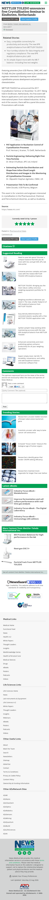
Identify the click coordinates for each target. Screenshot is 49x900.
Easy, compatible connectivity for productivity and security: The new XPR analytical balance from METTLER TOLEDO (24, 44)
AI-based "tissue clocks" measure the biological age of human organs (32, 445)
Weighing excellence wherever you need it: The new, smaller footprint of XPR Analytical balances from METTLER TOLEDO (32, 303)
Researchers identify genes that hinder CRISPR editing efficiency (30, 458)
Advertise (6, 764)
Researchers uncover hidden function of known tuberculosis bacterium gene (32, 419)
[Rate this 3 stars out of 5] (25, 224)
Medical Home (8, 625)
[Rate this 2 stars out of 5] (21, 224)
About (5, 745)
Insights (6, 648)
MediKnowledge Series (12, 652)
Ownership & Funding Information (16, 783)
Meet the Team (9, 749)
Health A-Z (7, 637)
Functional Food (9, 629)
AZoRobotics (8, 811)
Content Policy (8, 779)
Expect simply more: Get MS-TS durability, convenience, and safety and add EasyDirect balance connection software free (31, 359)
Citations (8, 246)
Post (4, 407)
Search (5, 753)
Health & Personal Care (12, 656)
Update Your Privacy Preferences (24, 876)
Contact (6, 768)
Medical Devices (9, 660)
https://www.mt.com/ (11, 209)
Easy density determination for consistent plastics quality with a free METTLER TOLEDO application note (32, 316)
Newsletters (7, 756)
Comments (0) (7, 234)
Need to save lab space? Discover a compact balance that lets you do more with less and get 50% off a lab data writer (32, 260)
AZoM (5, 795)
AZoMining (7, 818)
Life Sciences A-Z (9, 702)
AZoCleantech (8, 803)
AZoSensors (7, 814)
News (5, 633)
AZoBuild (6, 826)
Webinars (6, 718)
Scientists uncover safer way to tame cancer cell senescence (32, 431)
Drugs (5, 664)
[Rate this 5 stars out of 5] (33, 224)
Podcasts (6, 675)
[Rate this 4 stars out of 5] (29, 224)
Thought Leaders (9, 644)
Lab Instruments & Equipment (14, 699)
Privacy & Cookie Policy (11, 776)
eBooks (6, 667)
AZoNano (6, 799)
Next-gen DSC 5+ (22, 548)
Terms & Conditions (10, 772)
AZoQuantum (8, 822)
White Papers (8, 641)
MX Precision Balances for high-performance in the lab (29, 535)
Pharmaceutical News (18, 231)
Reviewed (9, 30)
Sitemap (6, 760)
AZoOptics (7, 807)
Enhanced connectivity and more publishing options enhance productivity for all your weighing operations (31, 345)
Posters (6, 671)
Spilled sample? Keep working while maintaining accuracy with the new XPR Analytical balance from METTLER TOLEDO (32, 331)
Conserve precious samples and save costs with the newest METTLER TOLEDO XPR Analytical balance (32, 273)
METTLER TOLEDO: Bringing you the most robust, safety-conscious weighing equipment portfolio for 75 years (32, 288)
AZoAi (5, 834)
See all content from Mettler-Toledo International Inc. (23, 572)
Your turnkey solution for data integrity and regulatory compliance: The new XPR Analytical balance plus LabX (25, 53)
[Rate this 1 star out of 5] (17, 224)
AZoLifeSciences (9, 830)
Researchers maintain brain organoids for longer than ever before (32, 472)
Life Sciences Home (10, 691)
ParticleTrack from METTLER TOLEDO (27, 563)
